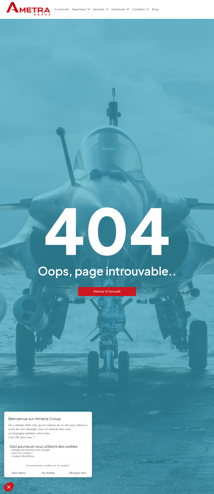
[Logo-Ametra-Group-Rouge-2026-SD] (28, 9)
